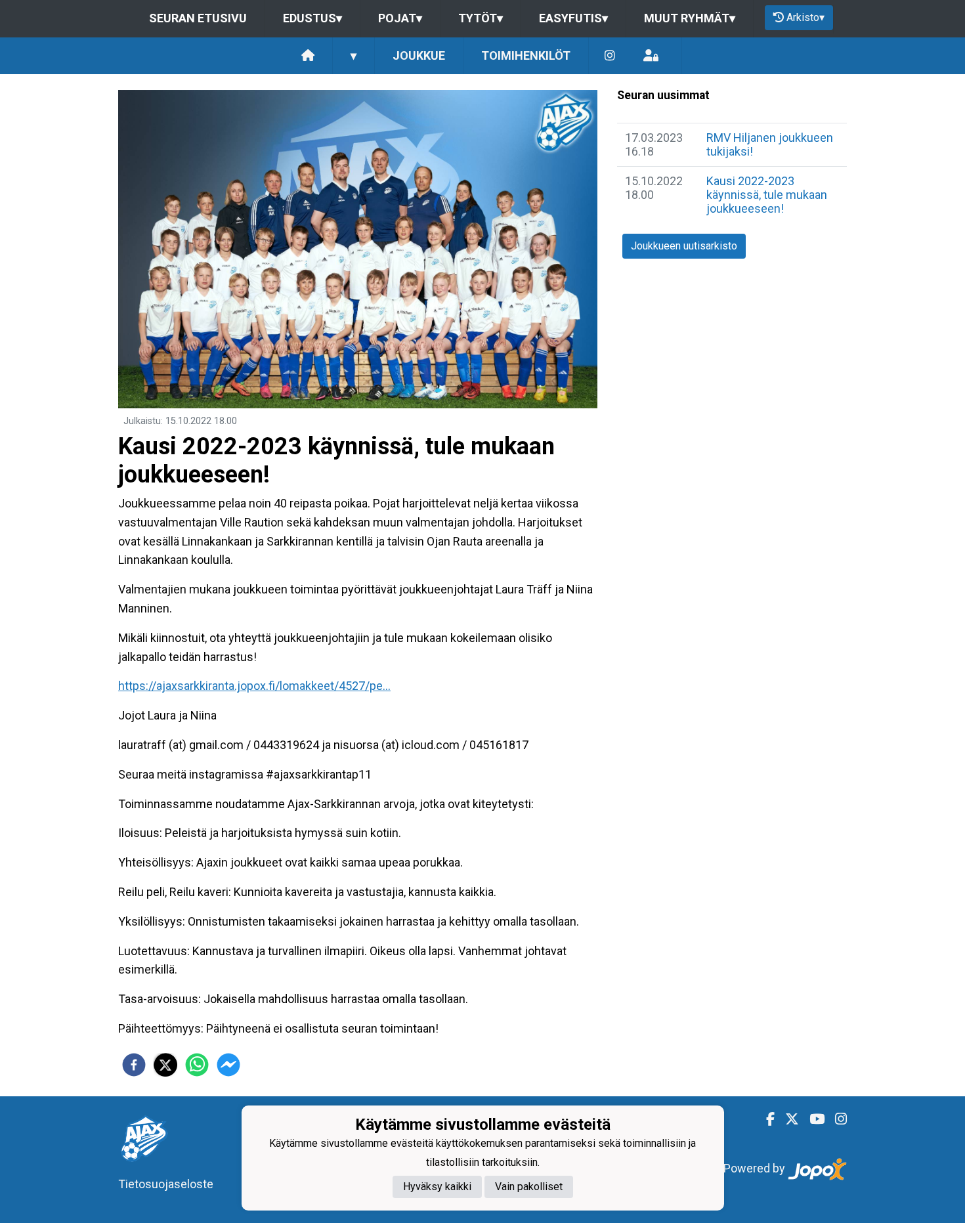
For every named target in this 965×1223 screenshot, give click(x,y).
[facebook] (134, 1065)
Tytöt (480, 18)
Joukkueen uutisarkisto (684, 246)
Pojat (400, 18)
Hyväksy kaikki (437, 1186)
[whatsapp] (197, 1065)
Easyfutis (573, 18)
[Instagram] (610, 56)
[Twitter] (787, 1119)
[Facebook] (765, 1119)
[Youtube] (812, 1119)
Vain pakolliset (529, 1186)
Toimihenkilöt (525, 55)
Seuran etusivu (198, 18)
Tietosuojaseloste (165, 1184)
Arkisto (805, 17)
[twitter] (165, 1065)
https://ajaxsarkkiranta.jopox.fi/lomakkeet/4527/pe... (254, 686)
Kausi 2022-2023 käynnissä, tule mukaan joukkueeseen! (766, 194)
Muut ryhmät (689, 18)
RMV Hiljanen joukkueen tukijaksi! (769, 144)
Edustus (312, 18)
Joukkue (419, 55)
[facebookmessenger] (228, 1065)
